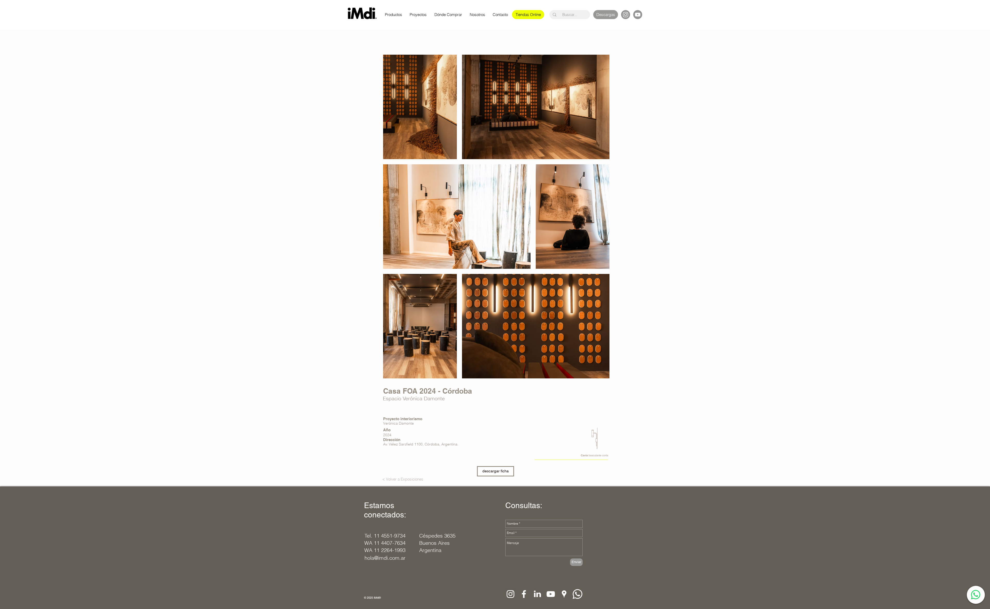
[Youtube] (637, 14)
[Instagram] (625, 14)
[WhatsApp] (975, 594)
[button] (528, 15)
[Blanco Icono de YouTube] (551, 594)
